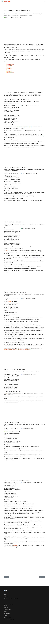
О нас (5, 594)
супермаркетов (26, 349)
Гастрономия (7, 613)
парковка (15, 545)
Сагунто (6, 250)
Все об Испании (7, 609)
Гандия (5, 431)
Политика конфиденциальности (11, 598)
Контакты (6, 596)
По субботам (8, 71)
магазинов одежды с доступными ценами (13, 349)
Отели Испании (7, 617)
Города (5, 611)
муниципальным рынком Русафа (24, 126)
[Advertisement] (24, 82)
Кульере (9, 301)
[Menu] (45, 2)
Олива (5, 393)
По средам (8, 67)
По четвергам (9, 68)
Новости (6, 607)
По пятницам (9, 69)
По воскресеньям (10, 72)
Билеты (5, 615)
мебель (36, 257)
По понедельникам (10, 64)
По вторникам (9, 65)
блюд (42, 135)
